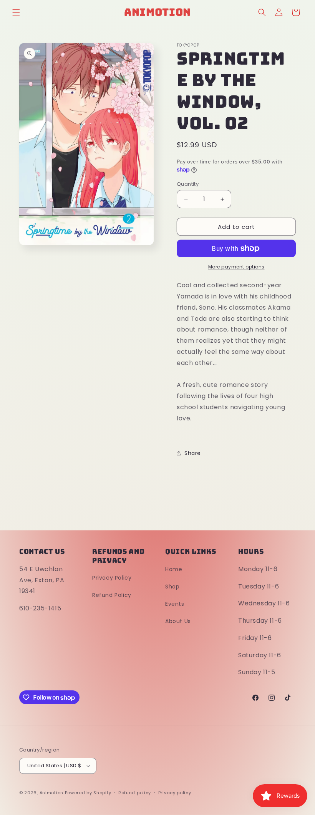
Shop (172, 586)
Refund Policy (111, 595)
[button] (16, 12)
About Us (178, 621)
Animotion (51, 793)
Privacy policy (174, 793)
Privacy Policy (111, 578)
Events (174, 604)
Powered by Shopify (88, 793)
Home (173, 569)
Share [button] (192, 453)
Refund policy (134, 793)
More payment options (236, 266)
